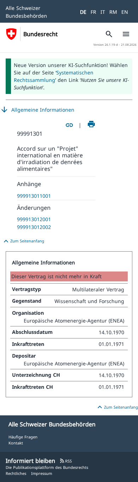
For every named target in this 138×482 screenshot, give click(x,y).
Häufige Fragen (23, 436)
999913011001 (34, 195)
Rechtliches (16, 473)
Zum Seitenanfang (23, 241)
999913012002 (34, 227)
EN (124, 12)
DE (83, 12)
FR (93, 12)
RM (113, 12)
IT (102, 12)
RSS (65, 461)
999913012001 (34, 219)
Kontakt (15, 442)
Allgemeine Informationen (37, 110)
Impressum (41, 473)
